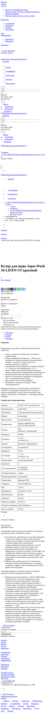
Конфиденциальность (9, 696)
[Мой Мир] (8, 289)
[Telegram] (24, 289)
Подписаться (6, 634)
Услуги (3, 646)
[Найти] (3, 101)
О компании (10, 23)
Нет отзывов (5, 280)
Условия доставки (8, 675)
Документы (9, 29)
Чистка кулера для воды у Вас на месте (20, 16)
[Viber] (14, 289)
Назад (13, 206)
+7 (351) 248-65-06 (8, 51)
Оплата (8, 337)
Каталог (4, 640)
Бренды (4, 644)
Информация (6, 660)
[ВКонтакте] (2, 289)
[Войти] (2, 163)
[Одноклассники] (5, 289)
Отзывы (8, 27)
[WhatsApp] (18, 289)
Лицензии (9, 25)
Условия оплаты (7, 673)
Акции (3, 642)
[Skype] (21, 289)
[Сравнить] (2, 284)
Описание (9, 333)
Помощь (4, 668)
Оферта (4, 698)
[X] (11, 289)
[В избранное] (2, 282)
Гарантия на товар (8, 677)
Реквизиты (9, 39)
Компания (5, 648)
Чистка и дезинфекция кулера (16, 10)
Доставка (8, 339)
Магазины (9, 41)
